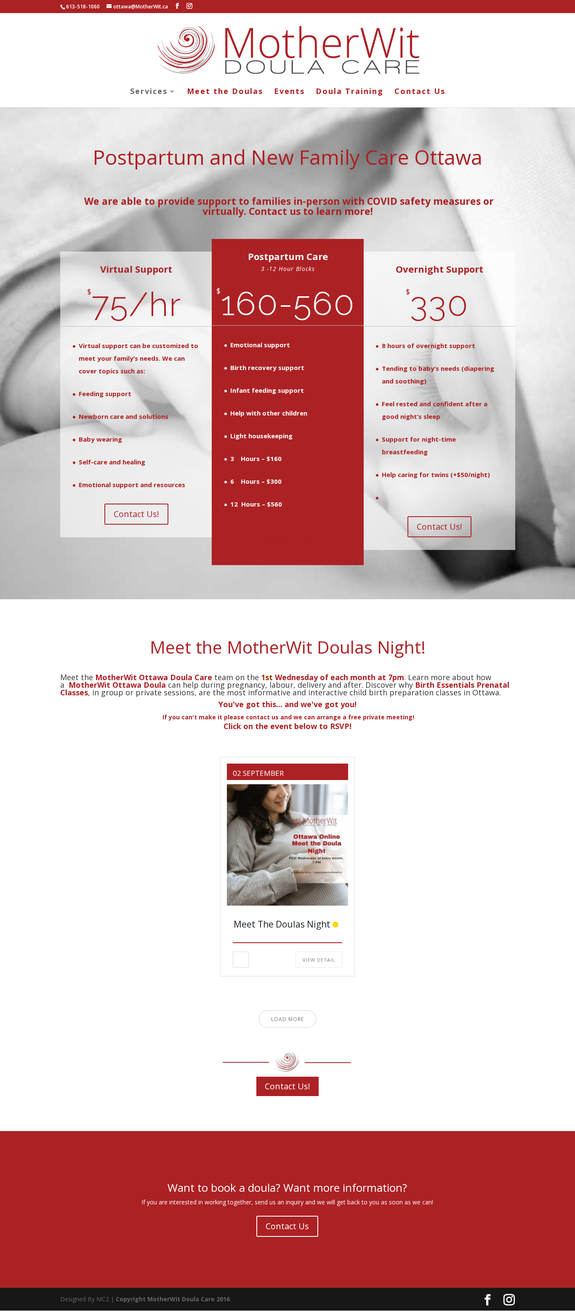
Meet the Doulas (225, 92)
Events (289, 92)
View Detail (319, 960)
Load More (287, 1019)
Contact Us (419, 92)
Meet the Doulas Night (282, 924)
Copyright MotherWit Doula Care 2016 (173, 1299)
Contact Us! (136, 514)
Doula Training (349, 92)
